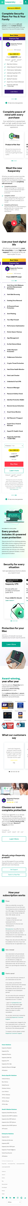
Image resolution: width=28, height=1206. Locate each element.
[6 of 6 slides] (19, 772)
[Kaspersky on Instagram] (18, 1198)
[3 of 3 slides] (16, 99)
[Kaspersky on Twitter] (6, 1198)
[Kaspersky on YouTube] (14, 1198)
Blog (2, 1181)
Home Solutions (6, 1044)
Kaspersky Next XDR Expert (8, 1146)
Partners (3, 1177)
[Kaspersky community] (21, 1198)
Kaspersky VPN (5, 1060)
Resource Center (4, 1184)
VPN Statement (14, 489)
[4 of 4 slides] (17, 621)
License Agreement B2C (20, 1163)
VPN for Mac (5, 1104)
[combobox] (21, 2)
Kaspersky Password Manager (9, 1067)
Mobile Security (5, 1085)
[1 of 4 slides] (11, 621)
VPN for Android (5, 1098)
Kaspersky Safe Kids (6, 1057)
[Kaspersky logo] (10, 2)
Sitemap (3, 1190)
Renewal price (9, 929)
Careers (3, 1193)
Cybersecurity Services (7, 1140)
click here (18, 488)
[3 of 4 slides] (15, 621)
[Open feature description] (4, 287)
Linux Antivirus (5, 1091)
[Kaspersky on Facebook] (3, 1198)
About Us (3, 1174)
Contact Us (4, 1171)
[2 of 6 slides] (11, 772)
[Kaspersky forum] (25, 1198)
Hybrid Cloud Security (7, 1153)
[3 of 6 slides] (13, 772)
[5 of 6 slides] (17, 772)
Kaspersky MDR (5, 1143)
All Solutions (4, 1070)
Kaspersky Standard (6, 1048)
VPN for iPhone (5, 1101)
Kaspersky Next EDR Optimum (9, 1119)
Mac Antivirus (5, 1082)
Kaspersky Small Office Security (9, 1112)
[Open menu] (2, 2)
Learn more (9, 600)
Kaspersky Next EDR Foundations (9, 1115)
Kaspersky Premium (6, 1054)
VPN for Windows (6, 1094)
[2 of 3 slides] (14, 99)
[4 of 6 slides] (15, 772)
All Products (4, 1128)
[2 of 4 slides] (13, 621)
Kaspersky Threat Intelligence (8, 1149)
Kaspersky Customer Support (14, 1033)
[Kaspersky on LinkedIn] (10, 1198)
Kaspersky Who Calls (7, 1064)
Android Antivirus (6, 1078)
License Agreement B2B (6, 1166)
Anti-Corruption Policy (11, 1163)
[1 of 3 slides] (12, 99)
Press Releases (4, 1187)
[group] (14, 65)
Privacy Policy (4, 1163)
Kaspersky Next (5, 1137)
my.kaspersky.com (16, 1002)
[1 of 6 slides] (9, 772)
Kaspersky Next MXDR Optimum (9, 1125)
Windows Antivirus (6, 1088)
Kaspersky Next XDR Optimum (9, 1122)
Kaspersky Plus (5, 1051)
